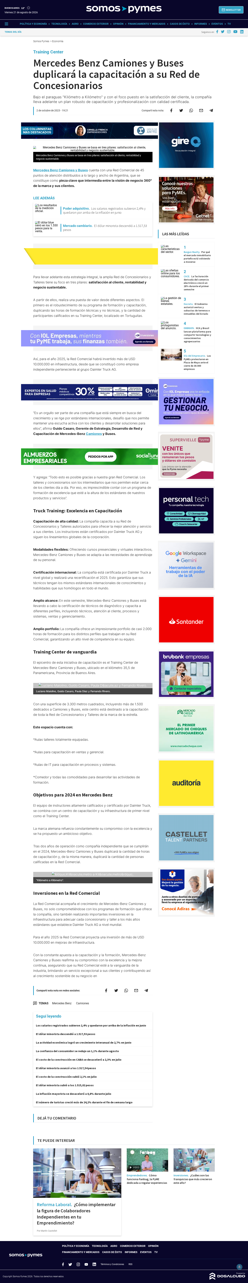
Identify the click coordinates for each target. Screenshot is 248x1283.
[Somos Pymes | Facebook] (217, 31)
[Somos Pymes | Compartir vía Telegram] (211, 110)
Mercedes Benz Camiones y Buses (60, 170)
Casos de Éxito (180, 23)
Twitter (70, 1264)
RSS (130, 1264)
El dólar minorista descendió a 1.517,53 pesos (65, 1034)
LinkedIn (94, 1264)
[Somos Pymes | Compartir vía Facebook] (171, 110)
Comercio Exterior (96, 23)
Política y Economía (33, 23)
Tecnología (59, 23)
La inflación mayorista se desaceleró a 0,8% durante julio (73, 1094)
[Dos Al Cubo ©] (227, 1278)
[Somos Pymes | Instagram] (228, 31)
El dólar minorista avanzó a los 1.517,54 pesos (66, 1068)
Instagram (78, 1264)
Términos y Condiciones (112, 1264)
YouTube (86, 1264)
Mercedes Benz (62, 1003)
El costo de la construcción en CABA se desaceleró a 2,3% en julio (78, 1059)
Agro (75, 23)
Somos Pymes (41, 41)
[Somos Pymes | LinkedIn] (242, 31)
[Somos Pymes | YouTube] (235, 31)
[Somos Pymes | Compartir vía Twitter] (181, 110)
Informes (200, 23)
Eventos (217, 23)
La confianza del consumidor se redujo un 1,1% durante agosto (77, 1051)
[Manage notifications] (239, 1267)
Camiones (94, 434)
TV (229, 23)
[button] (231, 9)
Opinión (118, 23)
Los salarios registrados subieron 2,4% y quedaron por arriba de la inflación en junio (91, 1025)
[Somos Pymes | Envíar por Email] (201, 110)
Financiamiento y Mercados (146, 23)
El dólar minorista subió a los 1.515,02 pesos (65, 1085)
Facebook (63, 1264)
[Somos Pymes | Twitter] (223, 31)
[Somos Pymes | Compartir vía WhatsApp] (191, 110)
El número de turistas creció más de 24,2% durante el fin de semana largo (84, 1102)
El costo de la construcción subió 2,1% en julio (66, 1076)
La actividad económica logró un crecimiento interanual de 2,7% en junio (83, 1042)
